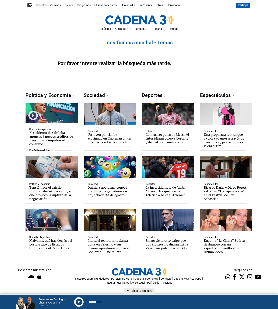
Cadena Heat (181, 278)
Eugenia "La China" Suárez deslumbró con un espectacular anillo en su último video (224, 246)
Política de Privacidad (159, 282)
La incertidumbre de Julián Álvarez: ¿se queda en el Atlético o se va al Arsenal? (165, 191)
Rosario (157, 29)
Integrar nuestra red (117, 282)
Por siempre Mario (122, 278)
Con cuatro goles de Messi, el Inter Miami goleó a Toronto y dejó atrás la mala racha (167, 138)
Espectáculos (216, 95)
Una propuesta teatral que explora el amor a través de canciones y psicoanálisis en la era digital (225, 140)
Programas (84, 5)
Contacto (166, 278)
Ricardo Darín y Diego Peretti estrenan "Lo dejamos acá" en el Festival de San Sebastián (225, 193)
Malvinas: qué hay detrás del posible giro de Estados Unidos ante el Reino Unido (50, 244)
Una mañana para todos (42, 129)
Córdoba (139, 29)
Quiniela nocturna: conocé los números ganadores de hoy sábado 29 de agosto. (107, 191)
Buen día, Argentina (39, 237)
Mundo (174, 29)
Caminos (55, 5)
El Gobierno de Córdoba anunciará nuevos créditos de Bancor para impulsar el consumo (51, 138)
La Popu (196, 278)
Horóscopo (173, 5)
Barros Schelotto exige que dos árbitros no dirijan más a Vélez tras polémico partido (167, 244)
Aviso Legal (138, 282)
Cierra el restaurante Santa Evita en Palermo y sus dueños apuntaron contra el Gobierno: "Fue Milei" (108, 246)
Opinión (69, 5)
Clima (159, 5)
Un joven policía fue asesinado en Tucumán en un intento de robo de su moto (109, 138)
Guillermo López (42, 150)
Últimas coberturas (105, 5)
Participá (243, 5)
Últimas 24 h (127, 5)
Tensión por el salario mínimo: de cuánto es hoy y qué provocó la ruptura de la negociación (50, 193)
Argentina (120, 29)
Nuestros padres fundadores (92, 278)
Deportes (41, 5)
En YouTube (146, 5)
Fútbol (149, 131)
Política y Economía (49, 95)
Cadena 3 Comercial (146, 278)
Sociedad (95, 95)
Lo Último (105, 29)
